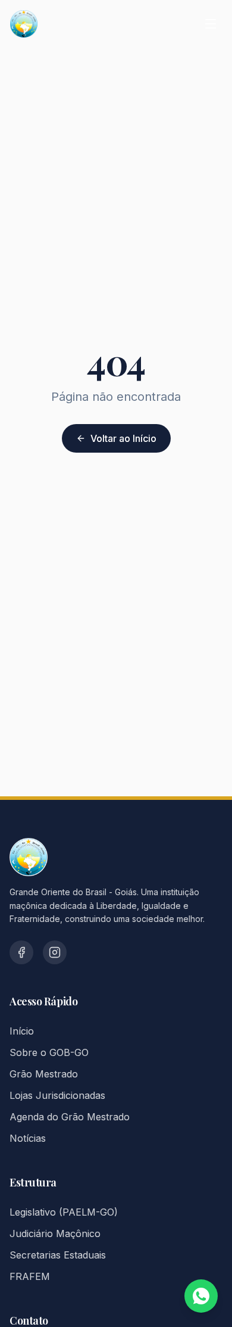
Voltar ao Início (123, 438)
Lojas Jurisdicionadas (57, 1095)
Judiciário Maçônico (55, 1233)
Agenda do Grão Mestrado (70, 1117)
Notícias (28, 1138)
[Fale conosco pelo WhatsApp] (201, 1296)
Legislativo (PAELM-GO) (64, 1212)
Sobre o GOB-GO (49, 1052)
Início (22, 1031)
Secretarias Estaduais (58, 1255)
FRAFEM (30, 1276)
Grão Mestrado (44, 1074)
